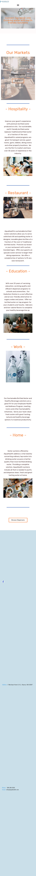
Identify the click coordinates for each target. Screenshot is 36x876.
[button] (18, 5)
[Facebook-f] (3, 582)
